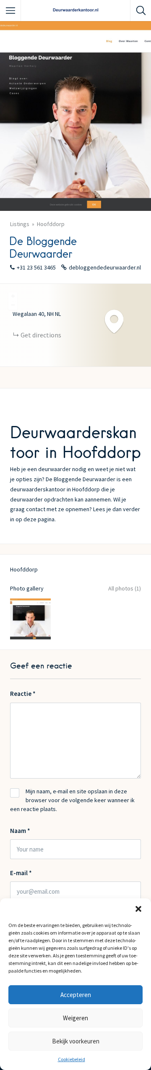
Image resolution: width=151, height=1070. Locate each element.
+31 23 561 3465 (36, 267)
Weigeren (75, 1018)
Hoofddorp (51, 224)
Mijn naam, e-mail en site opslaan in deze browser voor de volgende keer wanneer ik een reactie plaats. (72, 800)
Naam (20, 831)
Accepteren (75, 995)
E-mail (21, 873)
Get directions (41, 335)
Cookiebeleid (71, 1059)
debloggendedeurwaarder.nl (105, 267)
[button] (138, 909)
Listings (19, 224)
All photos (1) (124, 588)
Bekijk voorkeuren (75, 1041)
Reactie (23, 694)
